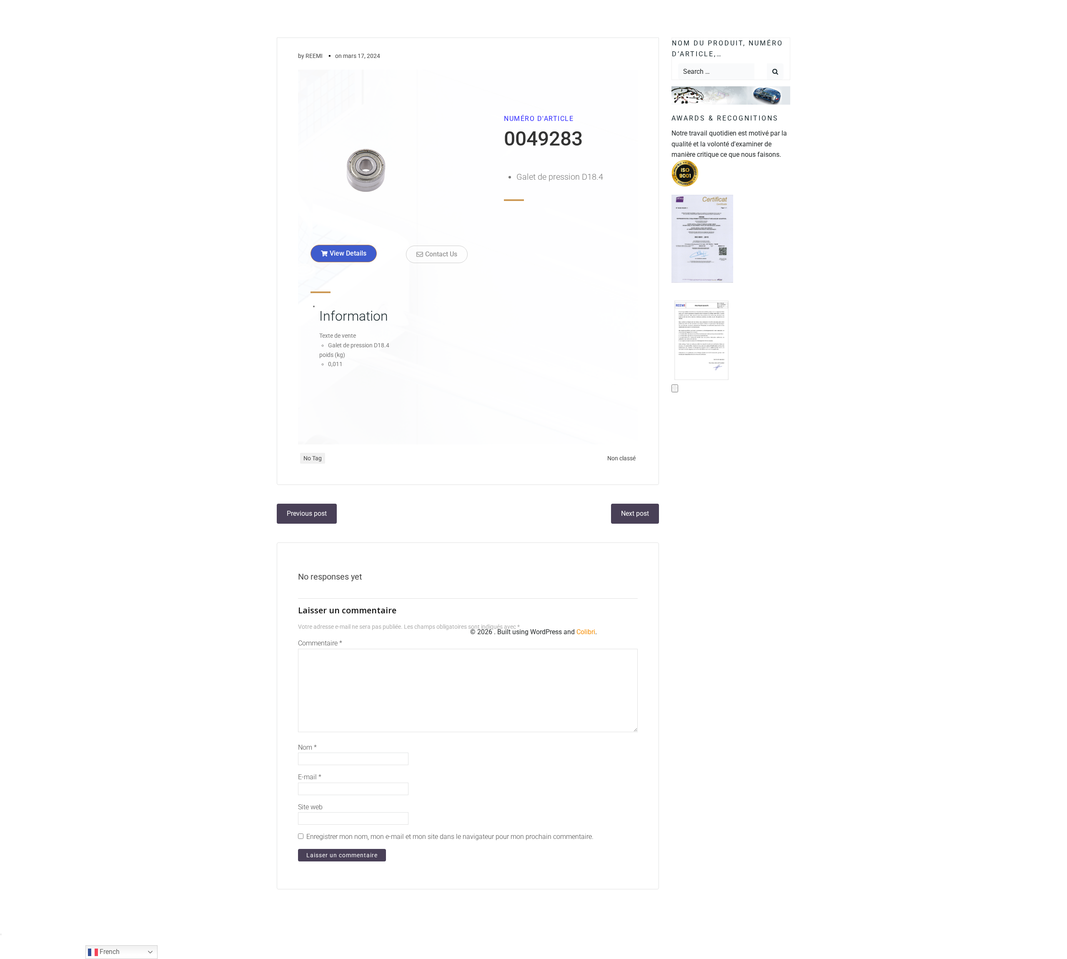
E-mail (309, 777)
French (109, 952)
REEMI (314, 56)
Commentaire (320, 643)
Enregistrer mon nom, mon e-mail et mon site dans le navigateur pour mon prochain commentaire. (450, 837)
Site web (310, 807)
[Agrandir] (674, 388)
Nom (307, 747)
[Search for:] (716, 71)
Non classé (621, 458)
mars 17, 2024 (361, 56)
